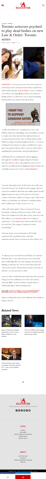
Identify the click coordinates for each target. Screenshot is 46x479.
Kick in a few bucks (34, 297)
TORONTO (6, 84)
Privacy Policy (23, 438)
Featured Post (7, 292)
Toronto (10, 23)
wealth (14, 160)
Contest (23, 430)
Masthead (23, 458)
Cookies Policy (23, 436)
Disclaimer (23, 432)
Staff (14, 42)
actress (19, 218)
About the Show (23, 456)
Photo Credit (5, 79)
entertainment (31, 169)
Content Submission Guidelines (23, 460)
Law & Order (23, 90)
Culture (4, 23)
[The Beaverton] (23, 5)
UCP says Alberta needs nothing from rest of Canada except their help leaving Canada (34, 332)
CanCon (24, 291)
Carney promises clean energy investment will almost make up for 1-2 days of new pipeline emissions (11, 366)
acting (11, 291)
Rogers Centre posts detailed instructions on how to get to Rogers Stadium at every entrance (10, 333)
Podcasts (23, 462)
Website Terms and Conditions (23, 434)
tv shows (33, 292)
